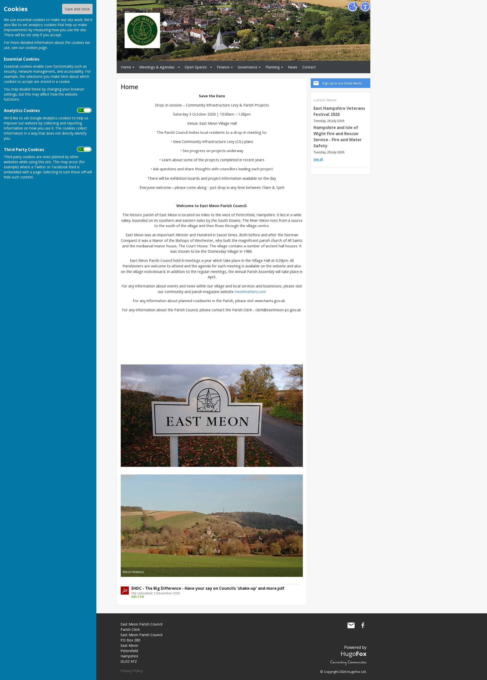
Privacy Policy (131, 670)
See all (318, 159)
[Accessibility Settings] (365, 7)
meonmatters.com (250, 291)
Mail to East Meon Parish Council (351, 625)
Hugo (354, 653)
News (292, 67)
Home (126, 67)
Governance (247, 67)
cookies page (36, 47)
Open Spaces (196, 67)
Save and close (77, 9)
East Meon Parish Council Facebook (363, 625)
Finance (223, 67)
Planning (273, 67)
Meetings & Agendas (157, 67)
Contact (309, 67)
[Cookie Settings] (352, 7)
